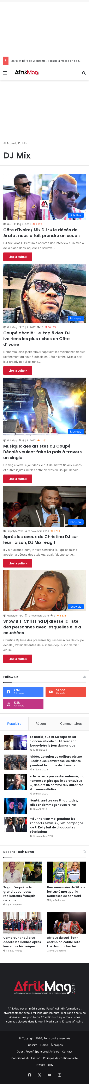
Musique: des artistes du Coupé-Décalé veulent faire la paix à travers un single (42, 452)
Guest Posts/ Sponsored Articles (38, 1051)
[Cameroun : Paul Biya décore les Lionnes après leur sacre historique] (22, 923)
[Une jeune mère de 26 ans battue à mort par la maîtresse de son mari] (66, 872)
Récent (41, 724)
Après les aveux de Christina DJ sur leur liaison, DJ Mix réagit (40, 539)
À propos (57, 1045)
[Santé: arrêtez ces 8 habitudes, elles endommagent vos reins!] (15, 806)
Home (44, 1045)
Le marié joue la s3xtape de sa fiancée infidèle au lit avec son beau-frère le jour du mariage (53, 741)
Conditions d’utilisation (25, 1058)
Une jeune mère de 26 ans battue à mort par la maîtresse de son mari (66, 891)
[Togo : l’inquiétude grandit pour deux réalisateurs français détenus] (22, 872)
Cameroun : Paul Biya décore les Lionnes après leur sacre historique (22, 942)
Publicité (31, 1045)
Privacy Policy (44, 1064)
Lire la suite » (17, 256)
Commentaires (71, 724)
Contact (67, 1051)
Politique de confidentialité (60, 1058)
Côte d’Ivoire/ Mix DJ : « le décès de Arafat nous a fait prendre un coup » (42, 232)
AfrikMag (11, 327)
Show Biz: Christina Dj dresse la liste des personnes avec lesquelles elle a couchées (42, 627)
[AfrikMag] (26, 72)
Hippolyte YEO (14, 531)
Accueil (11, 143)
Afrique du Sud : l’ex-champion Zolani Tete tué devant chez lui (63, 942)
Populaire (14, 724)
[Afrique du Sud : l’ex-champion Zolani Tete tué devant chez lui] (66, 923)
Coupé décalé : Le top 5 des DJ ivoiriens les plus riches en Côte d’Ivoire (37, 338)
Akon (9, 224)
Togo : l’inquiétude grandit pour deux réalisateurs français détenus (19, 893)
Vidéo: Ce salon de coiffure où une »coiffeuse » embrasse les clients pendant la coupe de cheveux (56, 761)
